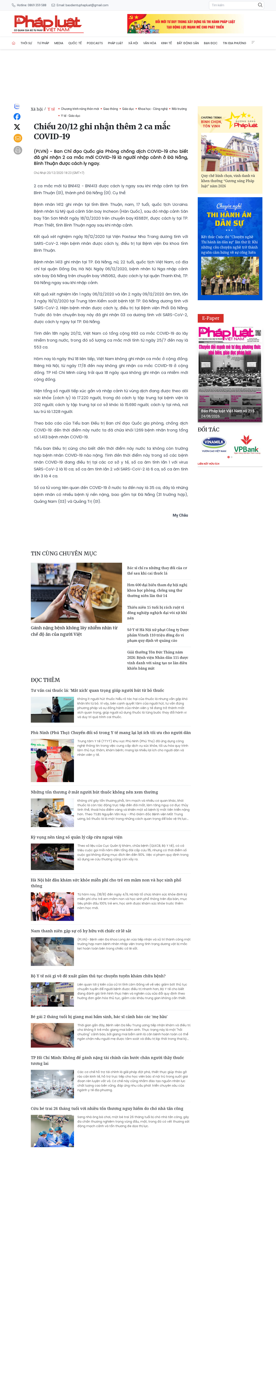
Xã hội (133, 43)
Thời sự (26, 43)
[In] (18, 150)
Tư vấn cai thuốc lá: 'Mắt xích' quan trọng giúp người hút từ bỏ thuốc (97, 690)
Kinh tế (166, 43)
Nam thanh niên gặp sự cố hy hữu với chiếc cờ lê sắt (81, 930)
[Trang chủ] (13, 43)
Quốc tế (75, 43)
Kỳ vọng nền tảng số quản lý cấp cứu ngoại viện (76, 837)
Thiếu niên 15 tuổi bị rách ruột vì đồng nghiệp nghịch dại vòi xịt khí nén (157, 612)
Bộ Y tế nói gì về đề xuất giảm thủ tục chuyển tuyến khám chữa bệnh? (98, 975)
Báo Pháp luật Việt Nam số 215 (227, 411)
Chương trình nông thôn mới (80, 109)
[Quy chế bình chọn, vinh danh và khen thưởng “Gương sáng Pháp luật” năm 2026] (230, 152)
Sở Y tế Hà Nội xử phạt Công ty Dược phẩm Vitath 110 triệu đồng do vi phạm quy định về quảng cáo (158, 635)
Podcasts (95, 43)
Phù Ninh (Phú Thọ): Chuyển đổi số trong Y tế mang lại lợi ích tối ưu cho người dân (111, 732)
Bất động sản (188, 43)
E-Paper (210, 318)
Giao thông (110, 109)
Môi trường (179, 109)
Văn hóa (149, 43)
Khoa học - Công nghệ (153, 109)
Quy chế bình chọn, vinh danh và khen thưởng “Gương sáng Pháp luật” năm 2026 (228, 180)
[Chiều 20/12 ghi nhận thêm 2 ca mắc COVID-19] (48, 23)
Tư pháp (43, 43)
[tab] (228, 457)
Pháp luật (115, 43)
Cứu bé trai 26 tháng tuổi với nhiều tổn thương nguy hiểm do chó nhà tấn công (107, 1108)
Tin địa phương (234, 43)
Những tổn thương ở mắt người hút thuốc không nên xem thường (94, 792)
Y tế (51, 109)
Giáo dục (128, 109)
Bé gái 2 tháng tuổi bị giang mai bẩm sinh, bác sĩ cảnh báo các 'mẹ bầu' (99, 1016)
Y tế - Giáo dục (70, 115)
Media (58, 43)
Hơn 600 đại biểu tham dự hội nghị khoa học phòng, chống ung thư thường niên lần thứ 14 (157, 590)
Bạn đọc (211, 43)
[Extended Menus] (253, 42)
